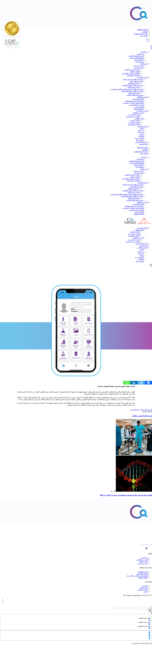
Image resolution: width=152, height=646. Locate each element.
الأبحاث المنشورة (134, 124)
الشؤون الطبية (135, 71)
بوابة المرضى (143, 144)
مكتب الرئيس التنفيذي (132, 69)
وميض (141, 134)
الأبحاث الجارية (135, 120)
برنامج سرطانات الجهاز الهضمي (133, 85)
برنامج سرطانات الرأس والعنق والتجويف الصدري (127, 89)
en (147, 39)
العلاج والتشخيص (138, 99)
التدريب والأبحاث (142, 111)
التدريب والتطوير (138, 113)
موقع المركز (139, 62)
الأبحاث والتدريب (142, 228)
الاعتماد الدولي (139, 60)
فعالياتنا (141, 136)
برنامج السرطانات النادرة (135, 95)
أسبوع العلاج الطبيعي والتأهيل (142, 416)
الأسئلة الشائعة (139, 109)
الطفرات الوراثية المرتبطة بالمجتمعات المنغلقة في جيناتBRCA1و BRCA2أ (126, 495)
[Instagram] (146, 549)
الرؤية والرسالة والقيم (136, 56)
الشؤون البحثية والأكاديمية (131, 73)
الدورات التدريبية (134, 115)
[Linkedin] (134, 382)
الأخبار (141, 128)
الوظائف (145, 32)
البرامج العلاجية (142, 77)
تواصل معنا (144, 36)
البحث (146, 592)
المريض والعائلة (142, 97)
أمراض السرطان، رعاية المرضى (141, 409)
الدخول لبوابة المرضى (136, 105)
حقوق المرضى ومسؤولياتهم (134, 101)
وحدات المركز (139, 67)
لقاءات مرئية (139, 138)
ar (147, 41)
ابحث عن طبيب (138, 65)
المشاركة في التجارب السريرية (133, 103)
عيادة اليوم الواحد (134, 83)
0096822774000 (142, 30)
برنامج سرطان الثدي (137, 81)
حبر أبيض (140, 130)
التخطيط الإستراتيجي (137, 58)
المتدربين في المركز (133, 116)
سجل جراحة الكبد (134, 87)
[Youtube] (150, 549)
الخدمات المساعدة (133, 75)
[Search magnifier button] (150, 610)
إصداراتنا (141, 132)
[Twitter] (141, 382)
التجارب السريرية (134, 122)
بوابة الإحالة (144, 588)
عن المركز (144, 52)
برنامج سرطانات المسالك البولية (132, 91)
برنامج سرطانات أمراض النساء (133, 79)
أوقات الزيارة (139, 107)
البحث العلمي (139, 118)
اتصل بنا (145, 586)
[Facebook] (148, 382)
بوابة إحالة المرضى (141, 142)
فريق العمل (144, 64)
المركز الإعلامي (142, 126)
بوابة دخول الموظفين (141, 34)
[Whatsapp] (126, 382)
